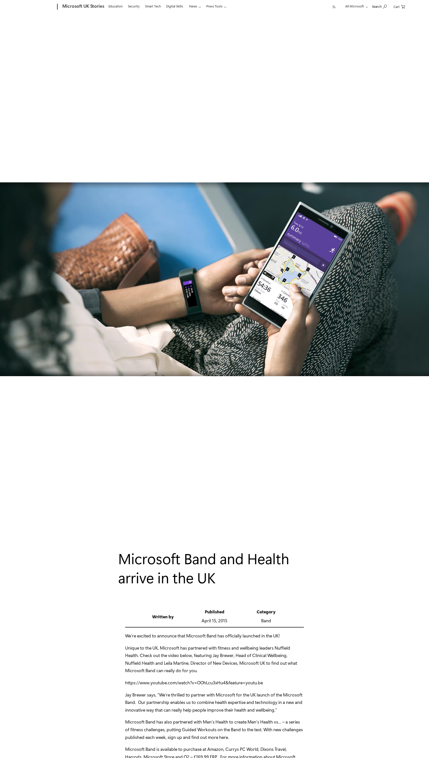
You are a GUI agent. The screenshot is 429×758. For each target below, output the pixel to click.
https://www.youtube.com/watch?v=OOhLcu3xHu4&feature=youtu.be (194, 683)
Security (134, 6)
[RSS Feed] (334, 7)
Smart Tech (153, 6)
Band (266, 621)
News (193, 6)
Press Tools (214, 6)
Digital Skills (174, 6)
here (223, 737)
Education (115, 6)
